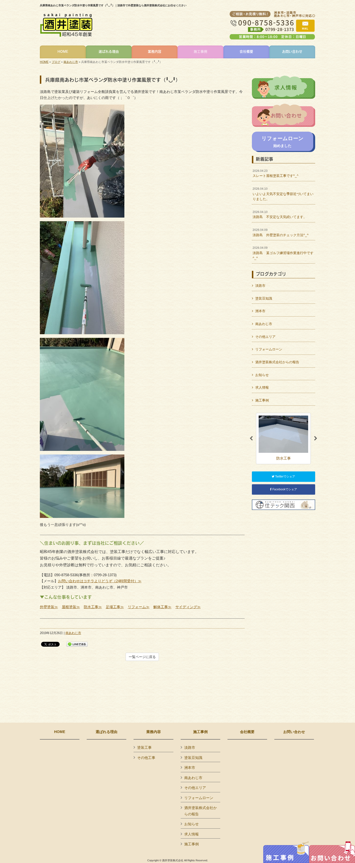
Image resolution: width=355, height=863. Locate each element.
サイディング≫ (188, 607)
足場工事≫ (115, 607)
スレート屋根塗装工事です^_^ (275, 173)
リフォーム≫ (138, 607)
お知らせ (262, 375)
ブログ (56, 62)
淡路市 (260, 286)
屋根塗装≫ (71, 607)
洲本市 (260, 311)
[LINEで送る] (77, 644)
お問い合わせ (294, 732)
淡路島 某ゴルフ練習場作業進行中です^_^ (283, 253)
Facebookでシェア (284, 489)
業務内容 (153, 732)
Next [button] (315, 438)
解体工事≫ (162, 607)
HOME (44, 62)
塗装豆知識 (263, 298)
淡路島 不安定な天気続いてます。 (280, 214)
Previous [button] (251, 438)
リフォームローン (268, 349)
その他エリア (265, 337)
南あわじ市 (71, 62)
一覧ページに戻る (142, 657)
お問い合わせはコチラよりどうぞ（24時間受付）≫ (100, 581)
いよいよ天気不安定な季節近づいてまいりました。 (283, 194)
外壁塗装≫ (49, 607)
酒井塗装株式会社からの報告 (277, 362)
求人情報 (262, 387)
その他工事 (146, 758)
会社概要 (247, 732)
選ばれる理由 (106, 732)
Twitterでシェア (284, 476)
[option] (283, 438)
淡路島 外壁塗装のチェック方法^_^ (281, 232)
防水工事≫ (93, 607)
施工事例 (262, 400)
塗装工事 (144, 747)
